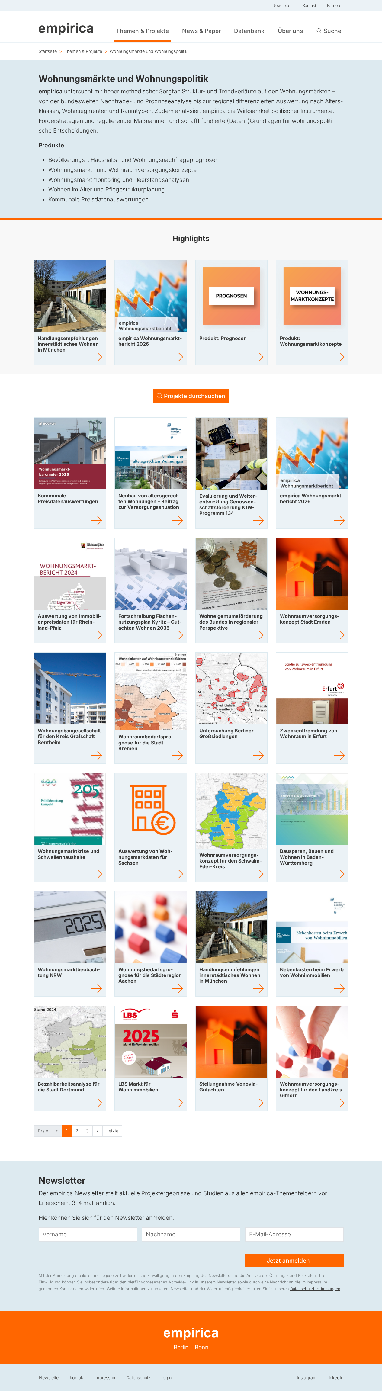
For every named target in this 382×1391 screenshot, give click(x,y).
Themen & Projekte (142, 30)
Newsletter (282, 5)
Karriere (334, 5)
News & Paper (201, 30)
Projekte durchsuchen (193, 396)
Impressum (105, 1377)
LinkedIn (334, 1377)
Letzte (112, 1130)
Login (166, 1377)
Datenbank (249, 30)
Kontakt (309, 5)
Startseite (48, 51)
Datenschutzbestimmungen (315, 1289)
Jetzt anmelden (289, 1260)
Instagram (307, 1377)
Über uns (290, 30)
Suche (332, 30)
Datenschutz (138, 1377)
